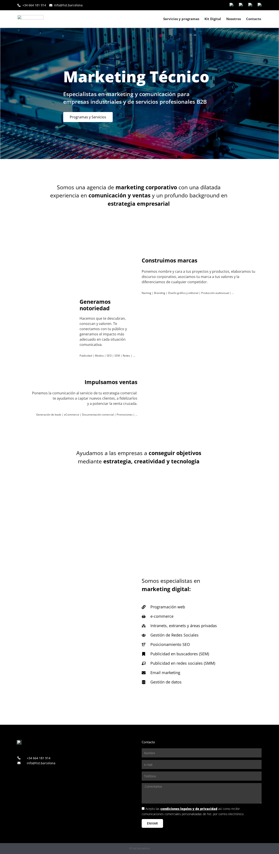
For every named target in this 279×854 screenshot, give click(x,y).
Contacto (253, 19)
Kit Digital (212, 19)
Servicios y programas (181, 19)
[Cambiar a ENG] (250, 5)
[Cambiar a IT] (259, 5)
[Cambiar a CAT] (241, 5)
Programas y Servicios (88, 116)
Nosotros (233, 19)
